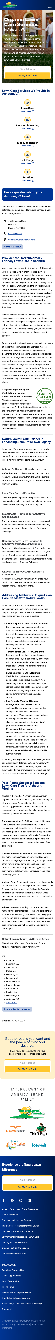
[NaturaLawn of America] (27, 1112)
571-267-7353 (15, 233)
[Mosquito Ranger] (16, 1129)
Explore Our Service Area (17, 1009)
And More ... (11, 1002)
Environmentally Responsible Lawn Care (20, 1237)
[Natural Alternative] (16, 1145)
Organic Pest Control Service (15, 1248)
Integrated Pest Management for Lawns (20, 1225)
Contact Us (7, 1309)
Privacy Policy (8, 1324)
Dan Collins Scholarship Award (16, 1298)
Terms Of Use (23, 1324)
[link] (3, 1200)
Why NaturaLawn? (10, 1214)
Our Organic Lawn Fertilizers (15, 1242)
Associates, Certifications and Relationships (22, 1303)
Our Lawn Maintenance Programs (17, 1220)
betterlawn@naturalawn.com (21, 239)
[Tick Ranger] (39, 1129)
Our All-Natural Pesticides (14, 1253)
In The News (8, 1287)
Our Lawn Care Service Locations (17, 1231)
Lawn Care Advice (10, 1281)
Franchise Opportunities (13, 1270)
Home (6, 15)
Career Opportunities (11, 1275)
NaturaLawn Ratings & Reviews (16, 1292)
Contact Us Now (12, 246)
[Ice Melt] (39, 1145)
